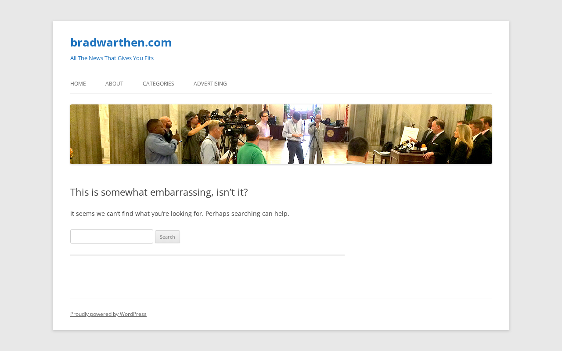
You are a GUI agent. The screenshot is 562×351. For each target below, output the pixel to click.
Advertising (210, 83)
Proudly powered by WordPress (108, 314)
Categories (158, 83)
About (114, 83)
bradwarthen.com (121, 42)
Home (78, 83)
